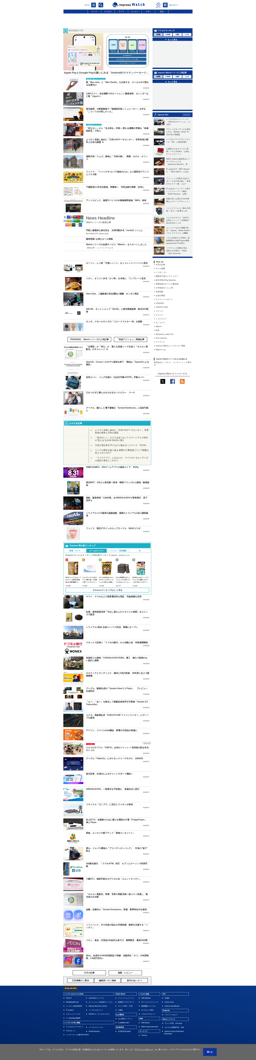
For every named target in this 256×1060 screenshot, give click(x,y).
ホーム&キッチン (96, 551)
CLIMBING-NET (123, 1023)
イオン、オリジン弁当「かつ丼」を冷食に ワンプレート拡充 (116, 278)
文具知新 (159, 292)
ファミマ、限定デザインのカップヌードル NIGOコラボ (113, 528)
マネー (148, 11)
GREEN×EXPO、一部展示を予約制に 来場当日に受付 (112, 789)
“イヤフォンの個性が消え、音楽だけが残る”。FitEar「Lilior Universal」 (177, 250)
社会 (162, 11)
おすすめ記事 (75, 423)
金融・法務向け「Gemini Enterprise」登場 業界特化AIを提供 (116, 909)
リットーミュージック (126, 998)
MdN (141, 1019)
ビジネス (108, 11)
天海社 (167, 998)
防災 (157, 330)
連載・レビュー (125, 973)
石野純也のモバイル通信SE (167, 284)
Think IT (69, 998)
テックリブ (143, 1031)
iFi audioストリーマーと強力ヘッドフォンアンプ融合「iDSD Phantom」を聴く (178, 191)
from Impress (161, 338)
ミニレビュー (161, 319)
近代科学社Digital (124, 1031)
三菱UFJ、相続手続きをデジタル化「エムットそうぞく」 (113, 879)
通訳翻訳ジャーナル (148, 1006)
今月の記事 (160, 265)
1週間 (177, 34)
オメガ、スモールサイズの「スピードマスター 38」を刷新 (114, 321)
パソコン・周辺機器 (118, 551)
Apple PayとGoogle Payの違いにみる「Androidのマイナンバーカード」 (106, 72)
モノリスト (160, 322)
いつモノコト (161, 272)
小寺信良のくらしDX (164, 288)
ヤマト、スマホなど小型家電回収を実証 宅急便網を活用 (113, 596)
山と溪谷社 (120, 1015)
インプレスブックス (96, 1027)
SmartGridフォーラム (96, 998)
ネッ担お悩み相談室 (73, 1018)
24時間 (167, 34)
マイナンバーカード (164, 299)
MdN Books (145, 1023)
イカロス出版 (144, 994)
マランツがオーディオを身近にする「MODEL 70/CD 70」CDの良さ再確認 (178, 132)
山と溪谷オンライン (125, 1019)
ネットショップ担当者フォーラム (101, 1002)
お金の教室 (160, 295)
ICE (164, 994)
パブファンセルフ (171, 1015)
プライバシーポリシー (144, 1049)
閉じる (210, 1052)
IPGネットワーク (169, 1019)
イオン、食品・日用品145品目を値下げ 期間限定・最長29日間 (116, 940)
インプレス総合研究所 (74, 1006)
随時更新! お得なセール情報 (99, 239)
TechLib (144, 1035)
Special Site (163, 115)
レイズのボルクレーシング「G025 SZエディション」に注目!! (178, 121)
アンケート (160, 342)
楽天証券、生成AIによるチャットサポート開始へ (109, 774)
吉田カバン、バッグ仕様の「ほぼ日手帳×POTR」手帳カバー (115, 377)
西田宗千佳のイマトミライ (167, 276)
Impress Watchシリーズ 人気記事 (172, 73)
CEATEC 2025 (162, 307)
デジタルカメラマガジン (75, 1027)
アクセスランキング (166, 30)
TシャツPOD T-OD (125, 1006)
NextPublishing (94, 1031)
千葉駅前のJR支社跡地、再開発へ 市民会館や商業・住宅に (115, 187)
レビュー (159, 315)
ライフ (121, 11)
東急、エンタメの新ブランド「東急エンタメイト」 (110, 833)
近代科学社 (120, 1027)
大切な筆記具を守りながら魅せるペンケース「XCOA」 (121, 445)
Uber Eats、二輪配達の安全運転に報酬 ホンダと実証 (112, 294)
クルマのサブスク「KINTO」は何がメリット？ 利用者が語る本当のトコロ (178, 220)
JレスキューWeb (147, 1010)
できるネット (71, 1031)
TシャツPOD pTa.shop (173, 1023)
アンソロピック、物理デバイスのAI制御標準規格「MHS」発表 (116, 200)
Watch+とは (161, 349)
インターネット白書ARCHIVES (77, 1035)
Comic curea (169, 1002)
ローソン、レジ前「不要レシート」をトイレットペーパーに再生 (117, 263)
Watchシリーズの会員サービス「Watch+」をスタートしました (116, 244)
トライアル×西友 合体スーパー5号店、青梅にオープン (112, 627)
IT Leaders (70, 1010)
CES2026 (160, 303)
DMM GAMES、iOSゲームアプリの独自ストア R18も (112, 467)
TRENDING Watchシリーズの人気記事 (89, 339)
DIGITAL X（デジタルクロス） (100, 1014)
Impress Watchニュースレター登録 (170, 346)
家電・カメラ (75, 551)
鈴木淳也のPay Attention (166, 280)
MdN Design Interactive (149, 1027)
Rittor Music (120, 994)
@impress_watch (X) (164, 334)
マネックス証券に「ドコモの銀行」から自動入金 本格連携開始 (117, 642)
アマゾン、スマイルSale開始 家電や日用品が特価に (111, 730)
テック (94, 11)
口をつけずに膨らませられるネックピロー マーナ (110, 392)
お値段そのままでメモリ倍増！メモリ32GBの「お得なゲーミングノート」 (178, 151)
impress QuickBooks (172, 1006)
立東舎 (120, 1010)
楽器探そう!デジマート (126, 1002)
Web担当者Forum (72, 1002)
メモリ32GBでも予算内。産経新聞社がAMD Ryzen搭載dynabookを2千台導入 (178, 240)
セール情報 (160, 268)
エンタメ (135, 11)
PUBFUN (166, 1011)
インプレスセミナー (96, 1010)
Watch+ (159, 326)
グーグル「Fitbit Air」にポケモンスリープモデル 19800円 (114, 758)
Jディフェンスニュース (149, 1002)
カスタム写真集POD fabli (174, 1027)
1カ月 (187, 34)
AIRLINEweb (146, 998)
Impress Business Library (98, 1006)
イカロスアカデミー (148, 1014)
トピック (159, 311)
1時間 (158, 34)
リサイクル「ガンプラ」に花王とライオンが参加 (109, 804)
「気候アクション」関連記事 (130, 339)
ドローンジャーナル (73, 1014)
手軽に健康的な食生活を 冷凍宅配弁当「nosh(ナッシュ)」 (115, 230)
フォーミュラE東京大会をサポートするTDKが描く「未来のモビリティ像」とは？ (178, 181)
